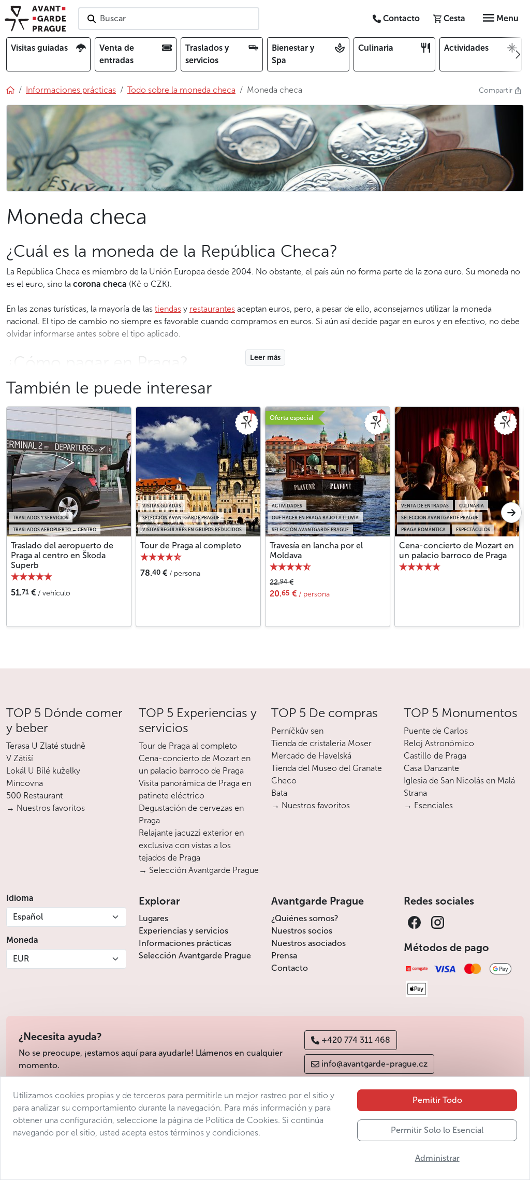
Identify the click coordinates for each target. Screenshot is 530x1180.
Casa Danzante (431, 768)
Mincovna (24, 783)
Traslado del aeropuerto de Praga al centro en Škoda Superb (62, 555)
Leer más (265, 357)
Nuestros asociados (308, 943)
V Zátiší (19, 758)
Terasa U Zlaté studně (45, 746)
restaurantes (212, 309)
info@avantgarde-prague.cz (374, 1064)
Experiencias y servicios (183, 931)
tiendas (168, 309)
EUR (21, 959)
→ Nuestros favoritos (45, 808)
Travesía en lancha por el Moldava (316, 550)
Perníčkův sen (297, 731)
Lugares (153, 918)
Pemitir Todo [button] (437, 1100)
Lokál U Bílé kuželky (43, 771)
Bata (279, 793)
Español (28, 917)
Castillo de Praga (435, 756)
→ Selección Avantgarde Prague (199, 870)
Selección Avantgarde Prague (195, 955)
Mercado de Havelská (311, 756)
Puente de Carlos (436, 731)
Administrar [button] (437, 1158)
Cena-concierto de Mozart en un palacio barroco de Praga (456, 550)
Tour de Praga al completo (190, 545)
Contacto (289, 968)
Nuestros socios (301, 931)
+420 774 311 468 (355, 1040)
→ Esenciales (428, 805)
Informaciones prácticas (185, 943)
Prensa (284, 955)
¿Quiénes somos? (304, 918)
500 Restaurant (34, 795)
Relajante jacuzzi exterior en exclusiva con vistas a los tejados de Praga (191, 845)
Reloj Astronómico (439, 743)
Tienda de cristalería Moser (321, 743)
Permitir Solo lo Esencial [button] (437, 1130)
